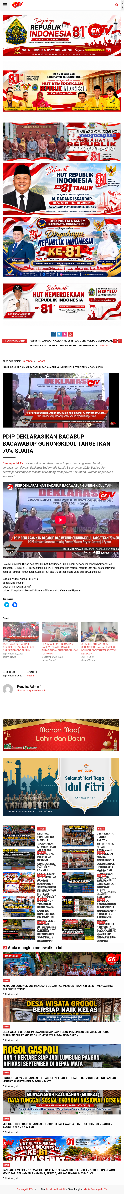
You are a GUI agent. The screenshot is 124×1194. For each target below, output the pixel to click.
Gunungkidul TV (13, 463)
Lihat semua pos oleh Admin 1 (32, 690)
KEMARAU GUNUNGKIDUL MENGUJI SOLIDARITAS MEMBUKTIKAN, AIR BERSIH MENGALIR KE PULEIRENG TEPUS (47, 847)
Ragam (41, 361)
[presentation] (115, 341)
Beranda (27, 361)
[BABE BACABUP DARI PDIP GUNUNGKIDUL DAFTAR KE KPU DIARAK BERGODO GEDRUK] (21, 632)
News (41, 829)
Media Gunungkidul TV (95, 1189)
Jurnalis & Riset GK (55, 1189)
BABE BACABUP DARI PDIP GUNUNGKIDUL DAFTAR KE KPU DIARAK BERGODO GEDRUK (18, 647)
